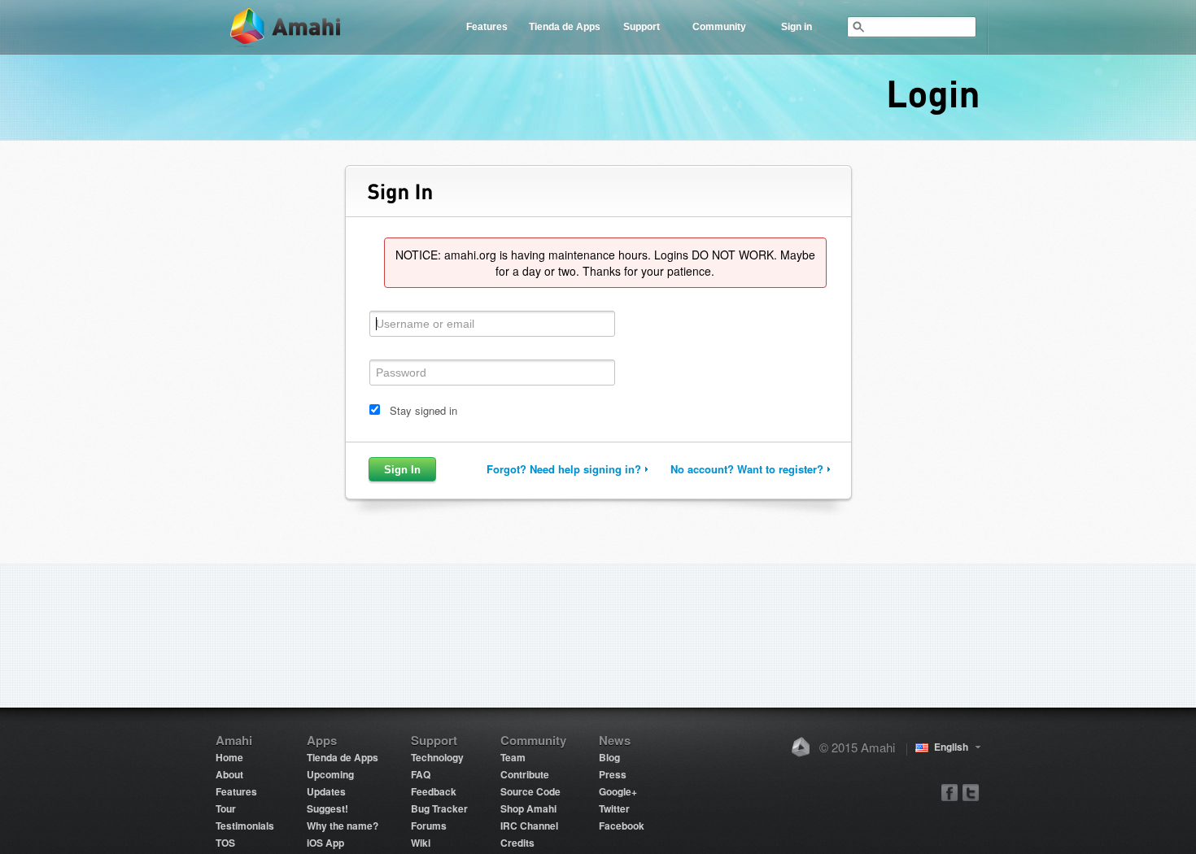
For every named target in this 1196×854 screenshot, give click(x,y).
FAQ (420, 774)
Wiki (420, 842)
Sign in (796, 27)
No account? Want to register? (746, 469)
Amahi (286, 27)
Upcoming (330, 774)
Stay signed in (423, 410)
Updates (326, 791)
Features (487, 27)
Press (612, 774)
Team (513, 757)
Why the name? (342, 825)
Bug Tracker (439, 808)
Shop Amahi (528, 808)
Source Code (530, 791)
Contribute (524, 774)
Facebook (621, 825)
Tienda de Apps (564, 27)
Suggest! (327, 808)
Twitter (614, 808)
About (229, 774)
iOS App (325, 842)
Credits (517, 842)
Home (229, 757)
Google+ (618, 791)
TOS (225, 842)
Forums (429, 825)
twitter (970, 791)
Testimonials (245, 825)
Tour (226, 808)
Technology (437, 757)
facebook (950, 791)
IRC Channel (529, 825)
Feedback (433, 791)
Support (641, 27)
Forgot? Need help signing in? (564, 469)
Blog (609, 757)
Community (719, 27)
